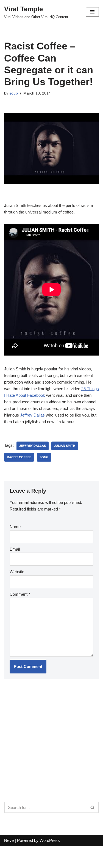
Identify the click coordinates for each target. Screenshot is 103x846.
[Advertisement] (45, 754)
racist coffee (19, 457)
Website (17, 571)
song (44, 457)
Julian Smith (64, 445)
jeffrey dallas (32, 445)
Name (15, 526)
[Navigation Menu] (92, 11)
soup (13, 93)
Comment (20, 594)
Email (15, 549)
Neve (9, 840)
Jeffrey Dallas (32, 415)
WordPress (50, 840)
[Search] (93, 807)
